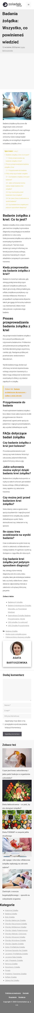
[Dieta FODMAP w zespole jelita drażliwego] (17, 820)
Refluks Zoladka (11, 977)
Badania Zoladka (11, 631)
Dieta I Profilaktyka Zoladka (15, 947)
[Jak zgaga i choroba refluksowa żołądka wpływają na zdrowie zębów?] (17, 848)
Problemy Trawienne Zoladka (15, 974)
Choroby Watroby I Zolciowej (15, 934)
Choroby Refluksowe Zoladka (15, 927)
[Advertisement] (17, 71)
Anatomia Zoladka (11, 910)
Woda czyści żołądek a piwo (16, 634)
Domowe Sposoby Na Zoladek (16, 950)
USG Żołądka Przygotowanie (18, 626)
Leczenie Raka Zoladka (13, 957)
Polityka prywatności (13, 993)
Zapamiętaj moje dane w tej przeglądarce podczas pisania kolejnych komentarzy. (16, 724)
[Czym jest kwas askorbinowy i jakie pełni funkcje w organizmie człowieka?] (17, 758)
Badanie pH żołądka (15, 602)
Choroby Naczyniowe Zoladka (16, 924)
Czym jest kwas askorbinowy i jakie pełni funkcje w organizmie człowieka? (16, 774)
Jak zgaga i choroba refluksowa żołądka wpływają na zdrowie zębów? (16, 863)
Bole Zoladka (10, 917)
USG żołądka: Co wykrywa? (18, 622)
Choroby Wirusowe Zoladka (15, 937)
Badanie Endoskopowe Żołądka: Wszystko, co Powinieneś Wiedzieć (19, 609)
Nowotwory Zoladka (12, 967)
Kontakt (26, 993)
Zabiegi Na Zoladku (12, 980)
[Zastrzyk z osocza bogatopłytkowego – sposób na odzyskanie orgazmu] (17, 879)
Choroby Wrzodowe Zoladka (15, 940)
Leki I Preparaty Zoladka (14, 960)
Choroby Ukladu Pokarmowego (16, 930)
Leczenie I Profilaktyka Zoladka (16, 954)
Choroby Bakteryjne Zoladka (15, 920)
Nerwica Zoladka (11, 964)
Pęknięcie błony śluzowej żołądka (18, 637)
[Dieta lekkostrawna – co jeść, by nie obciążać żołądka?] (17, 791)
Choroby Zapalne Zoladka (14, 944)
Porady (7, 970)
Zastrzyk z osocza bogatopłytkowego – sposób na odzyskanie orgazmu (16, 895)
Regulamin (13, 997)
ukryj (15, 151)
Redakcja (22, 997)
